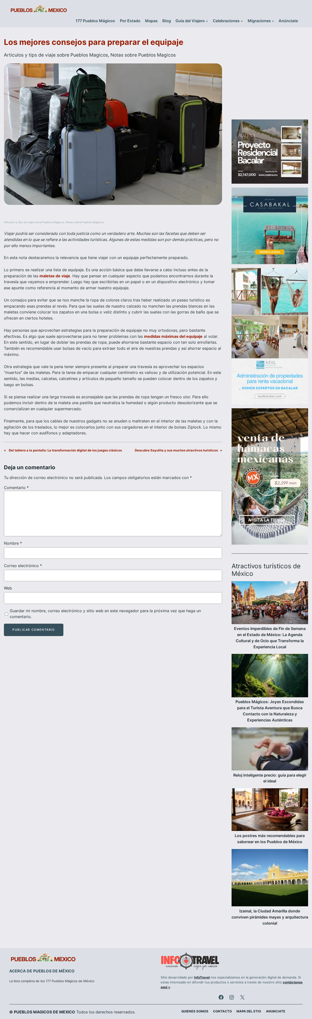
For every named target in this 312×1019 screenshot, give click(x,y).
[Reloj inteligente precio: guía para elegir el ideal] (270, 749)
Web (8, 588)
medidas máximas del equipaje (173, 336)
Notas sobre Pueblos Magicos (143, 55)
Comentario (16, 487)
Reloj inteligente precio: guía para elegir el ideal (269, 778)
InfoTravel (202, 977)
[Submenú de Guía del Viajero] (207, 21)
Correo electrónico (23, 565)
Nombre (13, 543)
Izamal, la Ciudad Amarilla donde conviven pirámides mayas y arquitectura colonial (270, 917)
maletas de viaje (54, 275)
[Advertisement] (270, 76)
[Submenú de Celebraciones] (242, 21)
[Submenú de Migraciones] (273, 21)
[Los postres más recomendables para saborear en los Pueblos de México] (270, 810)
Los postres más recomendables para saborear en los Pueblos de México (270, 838)
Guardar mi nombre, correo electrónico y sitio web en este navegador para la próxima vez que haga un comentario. (105, 613)
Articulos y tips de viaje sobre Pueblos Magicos (56, 55)
